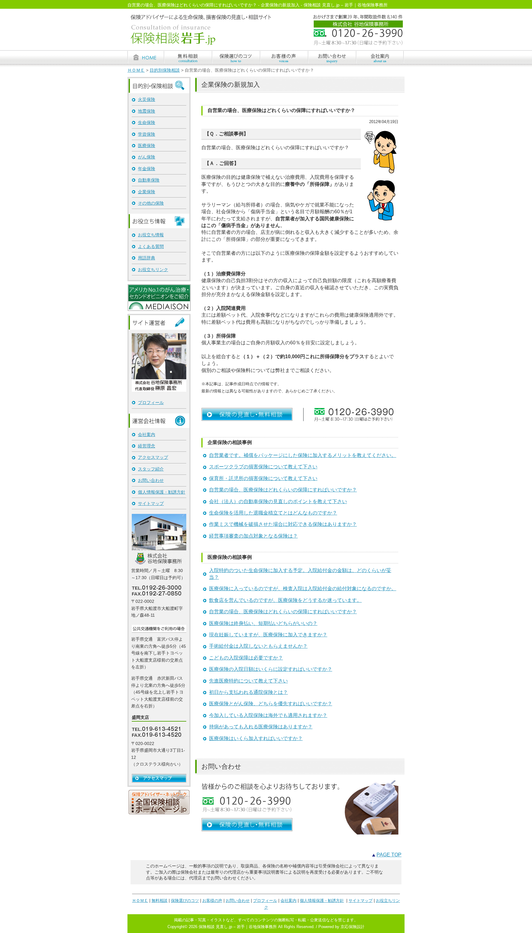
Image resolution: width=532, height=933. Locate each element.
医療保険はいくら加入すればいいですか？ (256, 738)
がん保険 (146, 156)
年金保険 (146, 168)
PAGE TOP (389, 854)
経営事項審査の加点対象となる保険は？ (253, 536)
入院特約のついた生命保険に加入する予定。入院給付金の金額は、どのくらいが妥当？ (300, 574)
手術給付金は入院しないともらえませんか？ (258, 646)
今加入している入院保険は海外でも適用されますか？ (268, 715)
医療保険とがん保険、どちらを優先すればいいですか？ (270, 703)
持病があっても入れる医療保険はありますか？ (260, 726)
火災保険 (146, 99)
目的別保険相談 (165, 70)
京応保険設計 (353, 926)
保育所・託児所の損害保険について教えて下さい (263, 478)
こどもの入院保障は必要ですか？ (246, 657)
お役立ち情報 (151, 234)
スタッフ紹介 (151, 468)
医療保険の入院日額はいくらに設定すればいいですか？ (270, 669)
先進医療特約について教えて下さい (248, 680)
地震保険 (146, 111)
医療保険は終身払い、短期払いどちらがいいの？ (263, 623)
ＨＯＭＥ (136, 70)
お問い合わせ (151, 480)
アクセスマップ (153, 457)
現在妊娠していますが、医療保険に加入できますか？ (268, 634)
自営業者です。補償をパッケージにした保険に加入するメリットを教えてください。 (302, 455)
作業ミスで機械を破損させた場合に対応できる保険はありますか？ (283, 524)
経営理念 (146, 445)
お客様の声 (212, 900)
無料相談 (159, 900)
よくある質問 (151, 246)
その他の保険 (151, 203)
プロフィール (151, 402)
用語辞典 (146, 257)
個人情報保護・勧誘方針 (161, 492)
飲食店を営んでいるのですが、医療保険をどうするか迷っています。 (285, 600)
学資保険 (146, 134)
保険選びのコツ (185, 900)
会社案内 (146, 434)
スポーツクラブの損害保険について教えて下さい (263, 466)
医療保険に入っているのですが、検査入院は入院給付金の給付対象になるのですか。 (302, 588)
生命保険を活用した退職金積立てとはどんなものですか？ (273, 512)
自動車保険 (148, 180)
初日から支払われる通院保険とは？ (248, 692)
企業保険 (146, 191)
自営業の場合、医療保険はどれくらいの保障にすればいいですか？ (283, 489)
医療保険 (146, 145)
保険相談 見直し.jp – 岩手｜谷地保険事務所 (238, 926)
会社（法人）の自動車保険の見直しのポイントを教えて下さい (278, 501)
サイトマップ (151, 503)
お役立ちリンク (153, 269)
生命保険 (146, 122)
